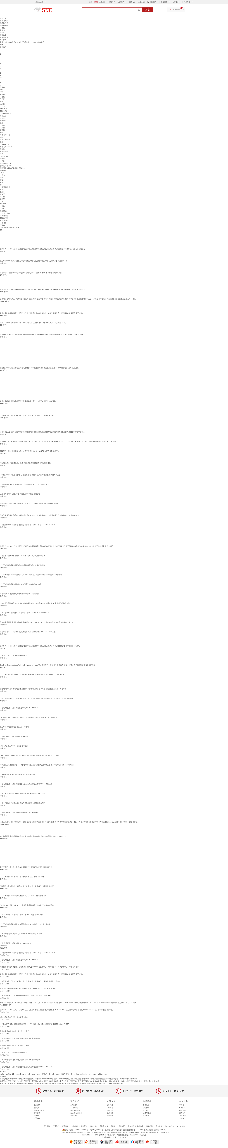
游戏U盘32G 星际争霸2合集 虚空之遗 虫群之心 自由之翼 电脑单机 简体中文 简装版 (29, 503)
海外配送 (73, 1116)
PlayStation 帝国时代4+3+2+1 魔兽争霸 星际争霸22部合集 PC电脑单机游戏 (27, 905)
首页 (1, 42)
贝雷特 (2, 149)
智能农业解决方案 (109, 1081)
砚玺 (1, 137)
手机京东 (153, 2)
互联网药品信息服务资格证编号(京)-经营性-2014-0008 (124, 1130)
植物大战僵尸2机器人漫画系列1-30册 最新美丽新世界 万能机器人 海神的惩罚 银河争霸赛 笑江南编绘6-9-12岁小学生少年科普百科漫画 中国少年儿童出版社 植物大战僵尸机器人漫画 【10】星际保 (68, 822)
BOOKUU (3, 111)
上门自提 (73, 1105)
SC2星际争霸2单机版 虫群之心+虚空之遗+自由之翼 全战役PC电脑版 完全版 (27, 415)
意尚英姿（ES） (6, 166)
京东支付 (116, 1137)
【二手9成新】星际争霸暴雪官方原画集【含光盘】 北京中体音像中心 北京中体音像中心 (31, 575)
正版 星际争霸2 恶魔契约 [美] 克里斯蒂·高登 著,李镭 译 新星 (21, 934)
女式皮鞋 (10, 1083)
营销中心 (93, 1126)
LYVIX (2, 173)
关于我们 (46, 1126)
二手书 (2, 175)
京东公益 (159, 1126)
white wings (102, 1074)
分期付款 (110, 1110)
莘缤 (1, 132)
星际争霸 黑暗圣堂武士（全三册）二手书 (14, 727)
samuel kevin (82, 1074)
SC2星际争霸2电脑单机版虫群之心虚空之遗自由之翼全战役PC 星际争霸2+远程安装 (29, 451)
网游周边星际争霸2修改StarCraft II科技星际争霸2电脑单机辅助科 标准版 (25, 463)
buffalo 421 (10, 1074)
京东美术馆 (4, 37)
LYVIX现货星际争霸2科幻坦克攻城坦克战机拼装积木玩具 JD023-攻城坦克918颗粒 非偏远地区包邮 (35, 603)
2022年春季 (4, 218)
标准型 (2, 199)
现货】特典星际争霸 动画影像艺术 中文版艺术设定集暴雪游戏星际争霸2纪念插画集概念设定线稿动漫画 (36, 698)
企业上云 (144, 1081)
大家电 (36, 1116)
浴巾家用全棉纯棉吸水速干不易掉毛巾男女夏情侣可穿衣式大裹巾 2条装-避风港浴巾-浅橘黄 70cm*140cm (37, 765)
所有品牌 (3, 47)
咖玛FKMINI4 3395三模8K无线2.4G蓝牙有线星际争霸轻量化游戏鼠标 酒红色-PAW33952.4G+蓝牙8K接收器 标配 (40, 646)
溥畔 (1, 92)
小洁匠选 (3, 116)
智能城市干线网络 (73, 1083)
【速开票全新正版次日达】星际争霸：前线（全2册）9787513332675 (24, 613)
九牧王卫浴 (9, 1081)
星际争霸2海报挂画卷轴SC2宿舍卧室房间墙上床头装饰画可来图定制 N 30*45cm (28, 401)
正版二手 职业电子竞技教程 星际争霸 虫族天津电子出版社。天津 (23, 793)
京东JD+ (182, 1118)
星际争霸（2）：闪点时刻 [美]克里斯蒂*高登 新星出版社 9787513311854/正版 (28, 632)
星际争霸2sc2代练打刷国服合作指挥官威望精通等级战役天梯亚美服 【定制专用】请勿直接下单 (33, 261)
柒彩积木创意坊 (5, 113)
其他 (1, 189)
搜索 (147, 9)
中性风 (2, 206)
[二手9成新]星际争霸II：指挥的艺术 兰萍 (14, 746)
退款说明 (146, 1110)
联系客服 (37, 1118)
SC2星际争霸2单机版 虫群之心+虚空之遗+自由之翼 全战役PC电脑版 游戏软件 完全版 (30, 475)
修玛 (1, 154)
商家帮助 (84, 1126)
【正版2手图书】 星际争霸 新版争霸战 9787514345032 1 (20, 708)
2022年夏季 (4, 220)
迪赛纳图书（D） (6, 163)
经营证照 (143, 1135)
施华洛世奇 (99, 1081)
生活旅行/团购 (39, 1110)
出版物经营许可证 (98, 1132)
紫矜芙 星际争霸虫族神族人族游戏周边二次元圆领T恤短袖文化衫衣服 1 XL (26, 867)
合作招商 (75, 1126)
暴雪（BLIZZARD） (7, 147)
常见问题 (37, 1113)
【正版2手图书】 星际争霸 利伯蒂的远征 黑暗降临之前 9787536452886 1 (26, 784)
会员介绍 (37, 1108)
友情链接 (112, 1126)
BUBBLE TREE (5, 144)
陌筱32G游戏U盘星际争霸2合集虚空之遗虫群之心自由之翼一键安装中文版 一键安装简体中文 (33, 323)
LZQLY (2, 106)
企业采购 (141, 2)
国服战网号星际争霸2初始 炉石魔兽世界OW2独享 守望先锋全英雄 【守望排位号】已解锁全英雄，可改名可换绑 (39, 515)
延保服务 (182, 1110)
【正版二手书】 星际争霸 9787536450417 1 (16, 655)
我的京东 (121, 2)
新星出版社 (4, 151)
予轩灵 (2, 99)
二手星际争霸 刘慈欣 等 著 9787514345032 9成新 (17, 774)
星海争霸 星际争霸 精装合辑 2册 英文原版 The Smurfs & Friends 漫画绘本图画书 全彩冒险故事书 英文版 (36, 622)
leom (18, 1074)
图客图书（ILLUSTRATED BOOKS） (13, 168)
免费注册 (102, 2)
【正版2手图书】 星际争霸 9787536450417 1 (16, 943)
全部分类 (3, 18)
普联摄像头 (4, 25)
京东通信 (182, 1116)
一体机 (2, 28)
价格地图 (38, 1083)
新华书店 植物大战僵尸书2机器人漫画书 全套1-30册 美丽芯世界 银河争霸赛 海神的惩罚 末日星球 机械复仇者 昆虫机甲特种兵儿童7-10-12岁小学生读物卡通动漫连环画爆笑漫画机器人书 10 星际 (68, 299)
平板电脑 (76, 1081)
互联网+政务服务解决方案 (114, 1083)
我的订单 (112, 2)
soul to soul (26, 1074)
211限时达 (74, 1108)
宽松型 (2, 197)
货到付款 (110, 1105)
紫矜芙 (2, 159)
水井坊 (82, 1083)
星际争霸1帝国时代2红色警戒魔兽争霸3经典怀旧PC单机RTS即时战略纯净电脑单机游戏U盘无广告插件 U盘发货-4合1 (41, 335)
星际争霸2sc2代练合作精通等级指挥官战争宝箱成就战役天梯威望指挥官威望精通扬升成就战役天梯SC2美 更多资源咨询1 (43, 289)
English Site (169, 1126)
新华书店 (3, 121)
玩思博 (2, 104)
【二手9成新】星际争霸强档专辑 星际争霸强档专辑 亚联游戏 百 (22, 565)
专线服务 (45, 1081)
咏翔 (1, 123)
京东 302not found (68, 1074)
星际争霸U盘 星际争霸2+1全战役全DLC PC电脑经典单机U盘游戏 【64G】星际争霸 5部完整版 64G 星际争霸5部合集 (41, 313)
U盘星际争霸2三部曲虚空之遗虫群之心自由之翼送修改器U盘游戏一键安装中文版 (28, 717)
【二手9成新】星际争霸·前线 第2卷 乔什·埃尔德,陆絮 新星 (20, 584)
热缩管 (2, 1081)
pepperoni (92, 1074)
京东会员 (132, 2)
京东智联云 (52, 1083)
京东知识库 (4, 21)
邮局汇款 (110, 1113)
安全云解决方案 (134, 1081)
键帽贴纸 (3, 35)
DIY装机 (182, 1108)
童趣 (1, 142)
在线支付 (110, 1108)
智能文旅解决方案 (122, 1081)
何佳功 (2, 87)
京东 (52, 11)
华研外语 (3, 170)
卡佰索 (2, 125)
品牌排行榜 (4, 23)
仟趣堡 (2, 97)
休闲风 (2, 208)
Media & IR (181, 1126)
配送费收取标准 (76, 1113)
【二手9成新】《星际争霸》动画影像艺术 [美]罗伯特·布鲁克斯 (22, 877)
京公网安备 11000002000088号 (76, 1130)
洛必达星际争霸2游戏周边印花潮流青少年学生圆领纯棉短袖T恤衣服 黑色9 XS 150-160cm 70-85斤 (35, 836)
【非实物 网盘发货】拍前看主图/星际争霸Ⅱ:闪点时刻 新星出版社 (22, 556)
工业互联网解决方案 (87, 1081)
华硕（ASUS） (5, 135)
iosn (1, 90)
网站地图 (45, 1083)
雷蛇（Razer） (5, 140)
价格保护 (146, 1108)
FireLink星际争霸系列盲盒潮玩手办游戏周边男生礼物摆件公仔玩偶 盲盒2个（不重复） (30, 755)
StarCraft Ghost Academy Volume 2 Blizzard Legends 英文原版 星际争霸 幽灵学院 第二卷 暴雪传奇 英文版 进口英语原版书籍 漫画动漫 (47, 665)
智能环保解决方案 (55, 1081)
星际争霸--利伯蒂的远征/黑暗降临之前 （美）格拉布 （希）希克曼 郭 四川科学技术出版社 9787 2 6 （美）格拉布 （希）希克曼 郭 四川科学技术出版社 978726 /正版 (58, 442)
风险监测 (140, 1126)
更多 (1, 180)
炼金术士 (45, 1074)
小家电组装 (151, 1081)
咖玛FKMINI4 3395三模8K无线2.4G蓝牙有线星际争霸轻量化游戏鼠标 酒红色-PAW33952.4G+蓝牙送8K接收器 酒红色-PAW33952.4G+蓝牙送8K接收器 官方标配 (56, 546)
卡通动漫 (3, 223)
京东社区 (131, 1126)
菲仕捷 (2, 94)
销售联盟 (121, 1126)
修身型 (2, 194)
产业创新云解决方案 (34, 1081)
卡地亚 (64, 1083)
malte (2, 1074)
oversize (3, 204)
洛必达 (2, 161)
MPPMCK (3, 109)
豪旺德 (2, 130)
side (38, 1074)
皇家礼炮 (102, 1083)
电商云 (59, 1083)
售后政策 (146, 1105)
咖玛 (1, 178)
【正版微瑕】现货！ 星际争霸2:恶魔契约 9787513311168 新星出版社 (24, 484)
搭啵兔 (2, 118)
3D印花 (2, 225)
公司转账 (110, 1116)
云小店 (95, 1083)
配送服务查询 (75, 1110)
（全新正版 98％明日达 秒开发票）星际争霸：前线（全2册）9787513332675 (27, 525)
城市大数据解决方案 (20, 1083)
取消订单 (146, 1116)
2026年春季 (4, 216)
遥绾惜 (2, 128)
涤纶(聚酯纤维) (5, 187)
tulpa (33, 1074)
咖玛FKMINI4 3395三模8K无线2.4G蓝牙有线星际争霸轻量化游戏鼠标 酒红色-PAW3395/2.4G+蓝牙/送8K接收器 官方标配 (42, 249)
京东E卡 (182, 1113)
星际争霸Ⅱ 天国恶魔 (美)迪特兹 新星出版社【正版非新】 (19, 594)
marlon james (55, 1074)
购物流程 (37, 1105)
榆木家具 (31, 1083)
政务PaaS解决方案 (20, 1081)
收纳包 (2, 30)
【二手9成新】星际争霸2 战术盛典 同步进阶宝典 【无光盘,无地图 (23, 896)
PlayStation (4, 156)
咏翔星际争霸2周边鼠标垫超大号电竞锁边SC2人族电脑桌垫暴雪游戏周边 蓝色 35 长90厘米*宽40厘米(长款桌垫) (39, 368)
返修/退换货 (147, 1113)
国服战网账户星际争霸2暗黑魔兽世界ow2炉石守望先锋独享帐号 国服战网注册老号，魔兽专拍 (33, 689)
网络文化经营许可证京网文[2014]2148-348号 (123, 1132)
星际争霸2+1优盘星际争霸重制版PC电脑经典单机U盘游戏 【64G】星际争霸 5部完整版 (31, 273)
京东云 (123, 1137)
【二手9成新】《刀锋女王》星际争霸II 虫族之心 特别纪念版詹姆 (22, 803)
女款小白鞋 (89, 1083)
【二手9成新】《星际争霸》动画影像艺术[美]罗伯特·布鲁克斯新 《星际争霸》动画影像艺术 (32, 675)
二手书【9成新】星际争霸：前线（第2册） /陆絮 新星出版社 (21, 915)
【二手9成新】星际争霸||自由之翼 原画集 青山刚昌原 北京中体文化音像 (25, 924)
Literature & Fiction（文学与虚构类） (18, 42)
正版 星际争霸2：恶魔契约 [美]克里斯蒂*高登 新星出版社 (20, 494)
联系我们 (56, 1126)
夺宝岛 (181, 1105)
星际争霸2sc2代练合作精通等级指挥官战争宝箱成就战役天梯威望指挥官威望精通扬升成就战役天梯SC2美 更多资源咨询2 (43, 432)
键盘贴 (2, 33)
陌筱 (1, 102)
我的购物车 (176, 10)
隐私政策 (149, 1126)
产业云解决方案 (67, 1081)
